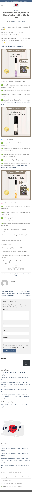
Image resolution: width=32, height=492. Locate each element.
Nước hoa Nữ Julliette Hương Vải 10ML (12, 46)
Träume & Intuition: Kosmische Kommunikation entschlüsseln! (23, 293)
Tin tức (16, 10)
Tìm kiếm (3, 358)
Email (5, 330)
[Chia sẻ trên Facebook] (11, 268)
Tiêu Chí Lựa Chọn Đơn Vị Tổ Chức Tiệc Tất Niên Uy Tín (15, 466)
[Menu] (2, 5)
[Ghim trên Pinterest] (20, 268)
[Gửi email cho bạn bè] (17, 268)
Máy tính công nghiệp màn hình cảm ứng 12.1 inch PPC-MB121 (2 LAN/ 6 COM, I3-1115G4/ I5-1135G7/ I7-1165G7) (15, 384)
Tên (4, 323)
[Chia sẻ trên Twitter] (14, 268)
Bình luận (5, 309)
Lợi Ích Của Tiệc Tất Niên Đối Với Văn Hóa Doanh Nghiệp (14, 449)
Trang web (5, 337)
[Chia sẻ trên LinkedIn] (23, 268)
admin (23, 21)
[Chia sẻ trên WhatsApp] (9, 268)
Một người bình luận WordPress (10, 404)
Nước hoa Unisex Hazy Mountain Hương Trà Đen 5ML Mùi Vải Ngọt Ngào (8, 293)
